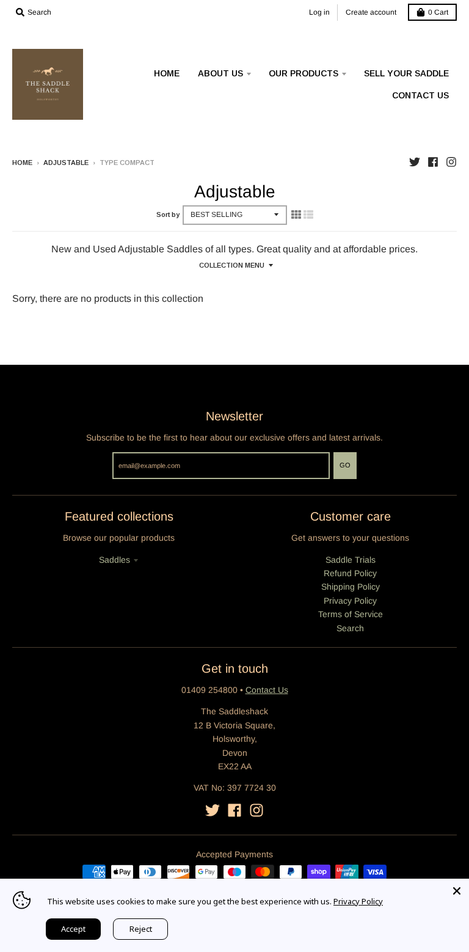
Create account (371, 12)
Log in (319, 12)
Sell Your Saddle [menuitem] (406, 73)
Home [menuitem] (167, 73)
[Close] (457, 891)
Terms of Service (350, 614)
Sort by (168, 214)
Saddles (114, 560)
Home (22, 162)
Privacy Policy (350, 601)
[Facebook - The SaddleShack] (432, 161)
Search (350, 628)
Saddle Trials (350, 560)
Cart (438, 12)
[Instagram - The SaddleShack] (451, 161)
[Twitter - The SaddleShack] (414, 161)
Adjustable (66, 162)
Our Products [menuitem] (303, 73)
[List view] (308, 214)
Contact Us (266, 690)
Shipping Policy (350, 586)
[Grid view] (296, 214)
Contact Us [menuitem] (420, 95)
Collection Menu (231, 265)
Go (345, 465)
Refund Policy (350, 573)
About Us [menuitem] (220, 73)
